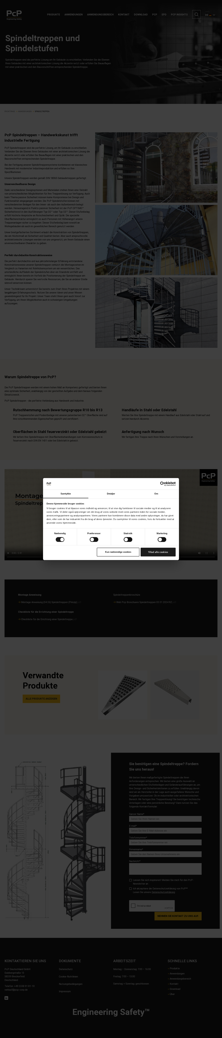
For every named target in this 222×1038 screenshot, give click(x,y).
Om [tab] (156, 493)
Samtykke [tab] (66, 493)
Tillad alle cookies (158, 552)
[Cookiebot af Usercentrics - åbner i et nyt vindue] (162, 483)
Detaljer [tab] (111, 493)
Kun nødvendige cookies (118, 552)
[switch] (94, 539)
